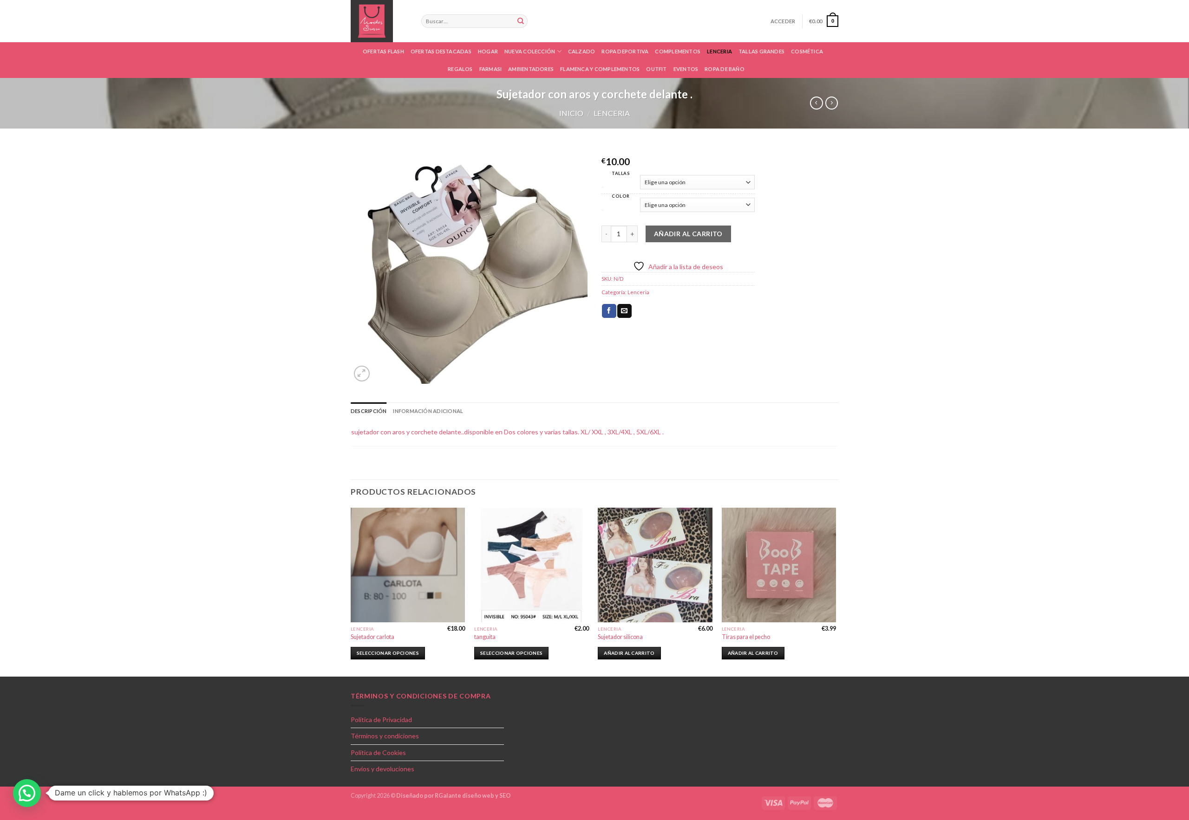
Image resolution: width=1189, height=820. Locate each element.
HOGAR (488, 51)
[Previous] (351, 591)
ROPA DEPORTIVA (624, 51)
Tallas (621, 173)
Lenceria (719, 51)
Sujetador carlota (372, 636)
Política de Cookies (378, 752)
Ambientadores (531, 69)
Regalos (460, 69)
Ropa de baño (725, 69)
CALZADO (581, 51)
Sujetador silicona (620, 636)
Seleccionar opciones (388, 653)
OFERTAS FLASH (383, 51)
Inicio (571, 113)
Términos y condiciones (385, 736)
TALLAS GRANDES (761, 51)
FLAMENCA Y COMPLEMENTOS (600, 69)
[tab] (368, 411)
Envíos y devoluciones (382, 769)
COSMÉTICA (807, 51)
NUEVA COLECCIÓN (529, 51)
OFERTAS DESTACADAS (441, 51)
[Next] (836, 591)
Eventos (686, 69)
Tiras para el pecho (746, 636)
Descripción (368, 411)
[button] (27, 793)
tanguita (485, 636)
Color (621, 196)
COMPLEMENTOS (677, 51)
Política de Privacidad (381, 719)
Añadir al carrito (688, 234)
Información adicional (428, 411)
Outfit (656, 69)
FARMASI (490, 69)
